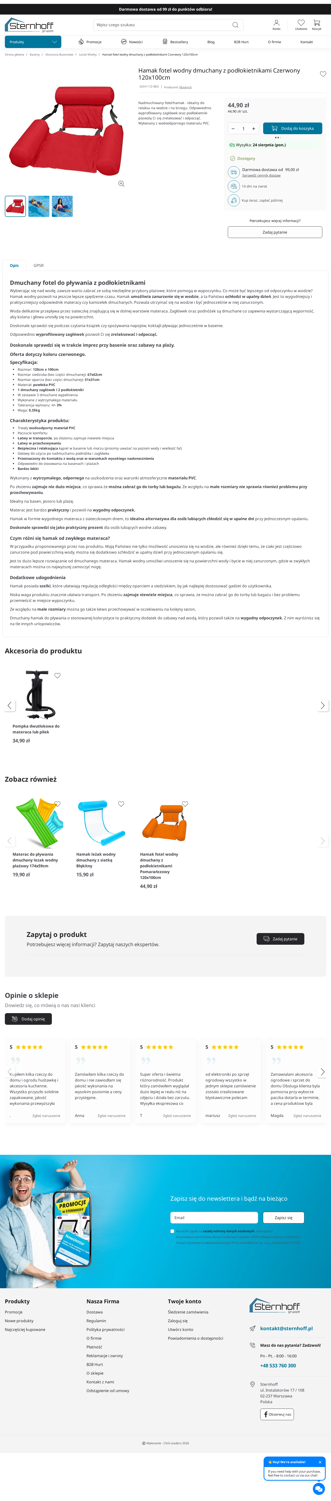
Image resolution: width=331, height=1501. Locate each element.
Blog (211, 42)
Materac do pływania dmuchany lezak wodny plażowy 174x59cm (35, 860)
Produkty (17, 42)
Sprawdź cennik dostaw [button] (261, 175)
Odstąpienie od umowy (108, 1390)
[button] (316, 25)
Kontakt (306, 42)
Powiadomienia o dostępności (195, 1338)
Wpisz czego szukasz (116, 25)
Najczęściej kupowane (25, 1329)
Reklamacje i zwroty (105, 1355)
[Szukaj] (236, 25)
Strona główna (14, 54)
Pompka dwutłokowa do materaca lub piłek (36, 729)
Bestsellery (179, 42)
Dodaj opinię (33, 1019)
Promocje (94, 42)
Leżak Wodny (88, 54)
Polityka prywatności (106, 1329)
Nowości (136, 42)
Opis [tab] (14, 265)
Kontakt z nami (100, 1382)
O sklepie (95, 1373)
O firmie (274, 42)
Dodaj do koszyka (297, 128)
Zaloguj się (178, 1320)
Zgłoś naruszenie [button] (46, 1115)
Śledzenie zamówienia (188, 1312)
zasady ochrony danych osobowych (228, 1231)
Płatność (94, 1347)
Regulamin (96, 1320)
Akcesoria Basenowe (59, 54)
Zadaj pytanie (275, 232)
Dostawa (95, 1312)
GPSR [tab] (39, 265)
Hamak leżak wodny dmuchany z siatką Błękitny (96, 860)
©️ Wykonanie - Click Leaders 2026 (165, 1443)
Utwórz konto (180, 1329)
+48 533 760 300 (278, 1366)
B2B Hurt (241, 42)
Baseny (35, 54)
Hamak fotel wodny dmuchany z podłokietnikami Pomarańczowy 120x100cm (159, 866)
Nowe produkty (19, 1320)
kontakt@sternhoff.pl (286, 1328)
